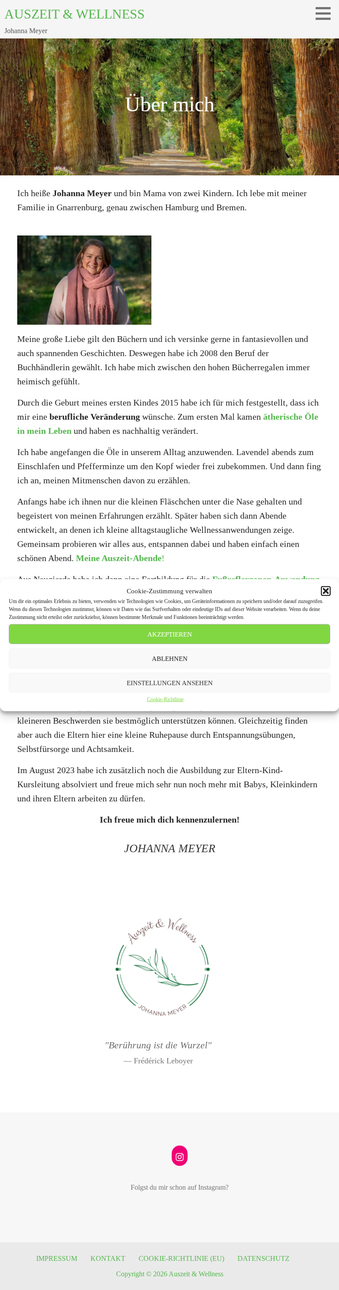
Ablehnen (170, 658)
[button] (325, 591)
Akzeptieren (169, 633)
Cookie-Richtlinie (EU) (181, 1258)
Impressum (56, 1258)
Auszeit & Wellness (74, 14)
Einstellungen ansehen (170, 682)
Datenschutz (263, 1258)
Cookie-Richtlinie (165, 699)
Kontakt (107, 1258)
